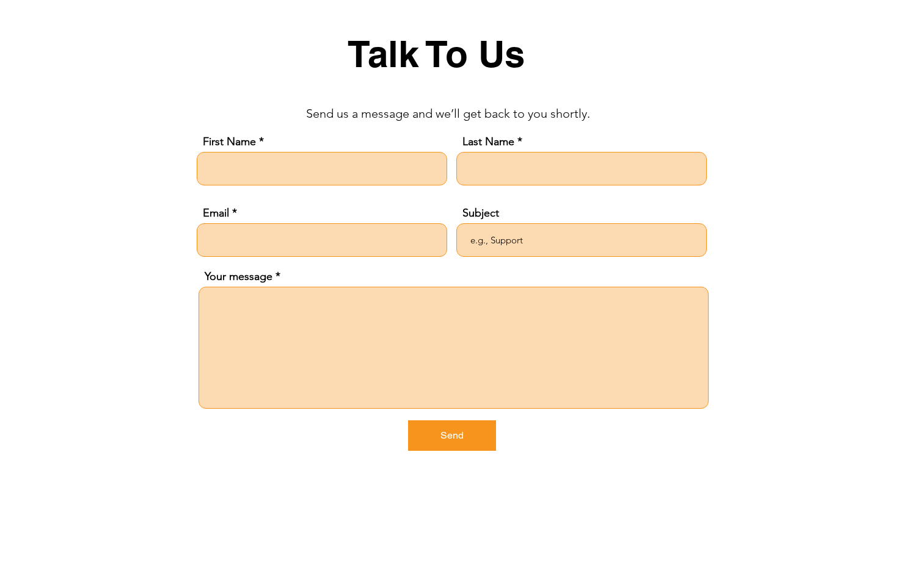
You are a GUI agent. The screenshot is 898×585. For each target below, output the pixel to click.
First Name (229, 141)
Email (216, 212)
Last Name (488, 141)
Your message (238, 276)
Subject (480, 212)
